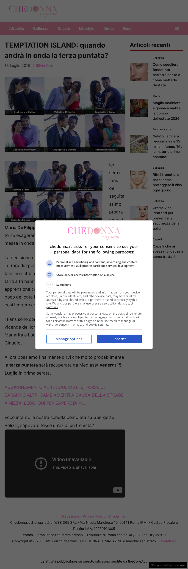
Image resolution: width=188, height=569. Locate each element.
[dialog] (94, 284)
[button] (94, 285)
